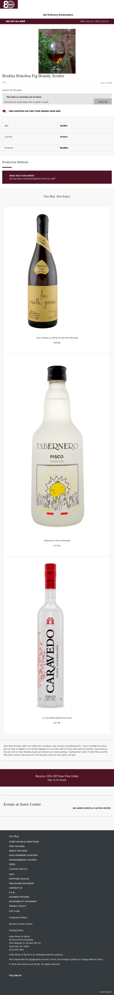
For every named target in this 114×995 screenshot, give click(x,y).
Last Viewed (106, 991)
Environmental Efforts (23, 859)
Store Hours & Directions (24, 841)
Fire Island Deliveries (21, 883)
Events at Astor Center (21, 923)
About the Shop (18, 850)
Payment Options (19, 896)
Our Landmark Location (23, 855)
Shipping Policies (19, 878)
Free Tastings (17, 846)
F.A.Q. (12, 892)
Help (11, 874)
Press (12, 864)
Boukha (64, 147)
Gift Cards (14, 911)
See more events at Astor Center (91, 808)
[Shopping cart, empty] (107, 4)
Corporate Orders (18, 917)
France (64, 136)
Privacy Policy (17, 906)
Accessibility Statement (23, 901)
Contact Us (15, 887)
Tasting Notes (16, 930)
